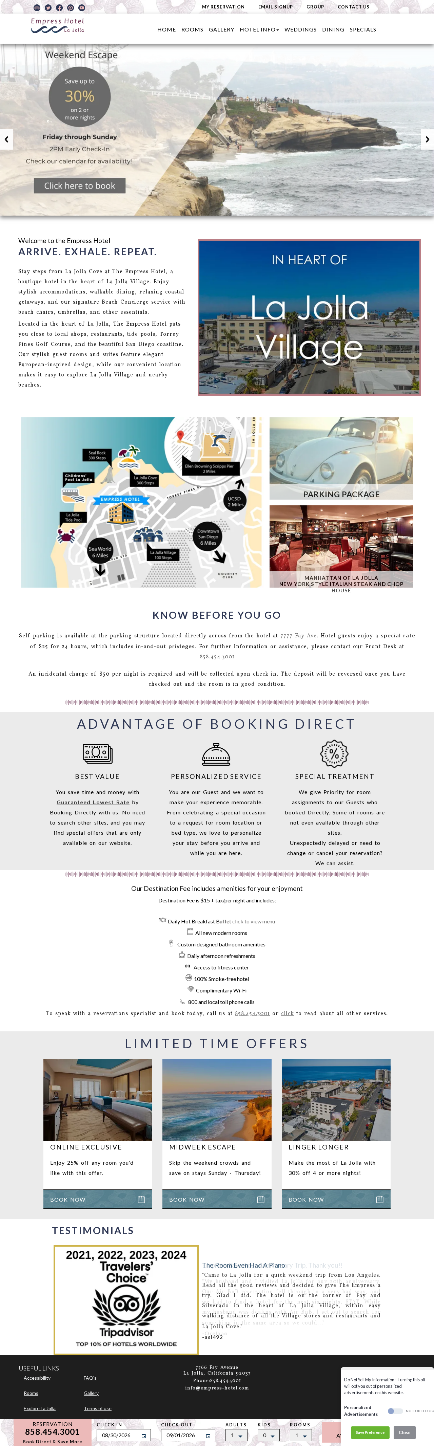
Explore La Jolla (40, 1408)
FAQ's (90, 1378)
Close (405, 1432)
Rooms (192, 29)
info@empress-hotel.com (217, 1388)
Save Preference (370, 1432)
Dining (333, 29)
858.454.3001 (217, 657)
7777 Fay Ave (298, 636)
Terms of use (98, 1408)
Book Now (67, 1199)
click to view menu (253, 921)
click (287, 1013)
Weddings (300, 29)
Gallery (221, 29)
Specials (363, 29)
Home (166, 29)
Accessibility (37, 1378)
